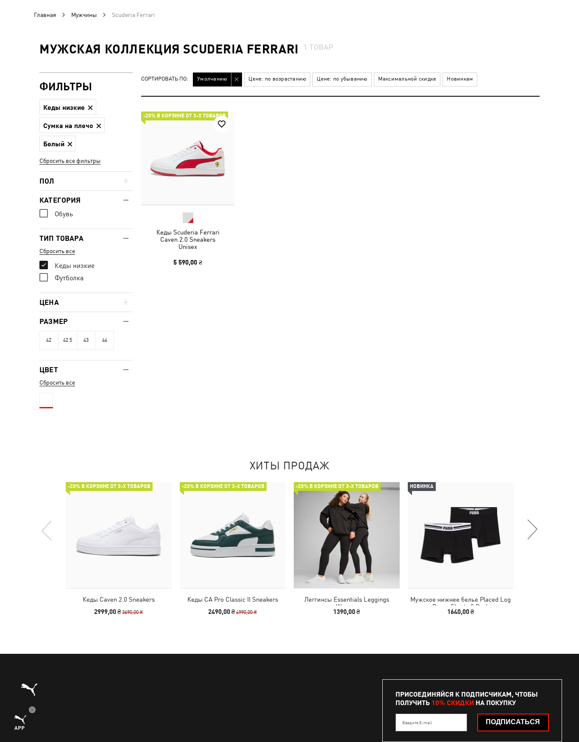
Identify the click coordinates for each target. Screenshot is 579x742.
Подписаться (513, 721)
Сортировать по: (164, 79)
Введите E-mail (417, 722)
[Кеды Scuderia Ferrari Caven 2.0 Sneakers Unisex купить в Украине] (187, 158)
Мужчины (84, 14)
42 (48, 340)
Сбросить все (57, 251)
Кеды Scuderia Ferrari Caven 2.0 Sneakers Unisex (188, 239)
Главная (45, 14)
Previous (47, 530)
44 (104, 340)
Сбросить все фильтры (69, 160)
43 (86, 340)
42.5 (67, 340)
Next (532, 530)
